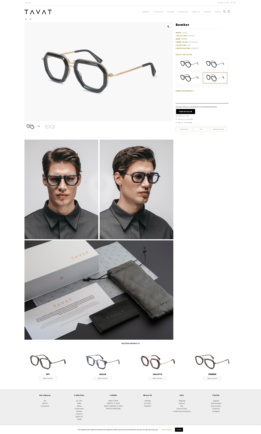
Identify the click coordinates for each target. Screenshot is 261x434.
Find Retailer (184, 129)
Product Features (185, 119)
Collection (158, 12)
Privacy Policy (182, 408)
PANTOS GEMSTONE (113, 408)
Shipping (182, 401)
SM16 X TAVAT (113, 401)
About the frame (185, 123)
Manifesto (147, 406)
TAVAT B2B (27, 3)
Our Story (147, 403)
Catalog (145, 12)
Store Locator (216, 406)
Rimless (79, 411)
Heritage (148, 401)
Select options (48, 378)
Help (201, 129)
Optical (45, 403)
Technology (183, 12)
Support (216, 401)
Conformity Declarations (182, 411)
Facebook (216, 408)
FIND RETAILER (185, 112)
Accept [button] (179, 430)
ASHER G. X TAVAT (113, 403)
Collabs (170, 12)
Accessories (45, 406)
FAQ (181, 406)
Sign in (218, 12)
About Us (196, 12)
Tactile (79, 419)
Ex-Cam (79, 401)
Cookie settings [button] (166, 430)
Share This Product (184, 91)
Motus (79, 406)
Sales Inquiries (216, 403)
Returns (182, 403)
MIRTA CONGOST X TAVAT (113, 406)
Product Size (183, 116)
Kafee (79, 403)
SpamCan (79, 416)
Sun (45, 401)
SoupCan (79, 414)
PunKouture (79, 408)
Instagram (216, 411)
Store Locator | (225, 2)
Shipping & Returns (218, 129)
